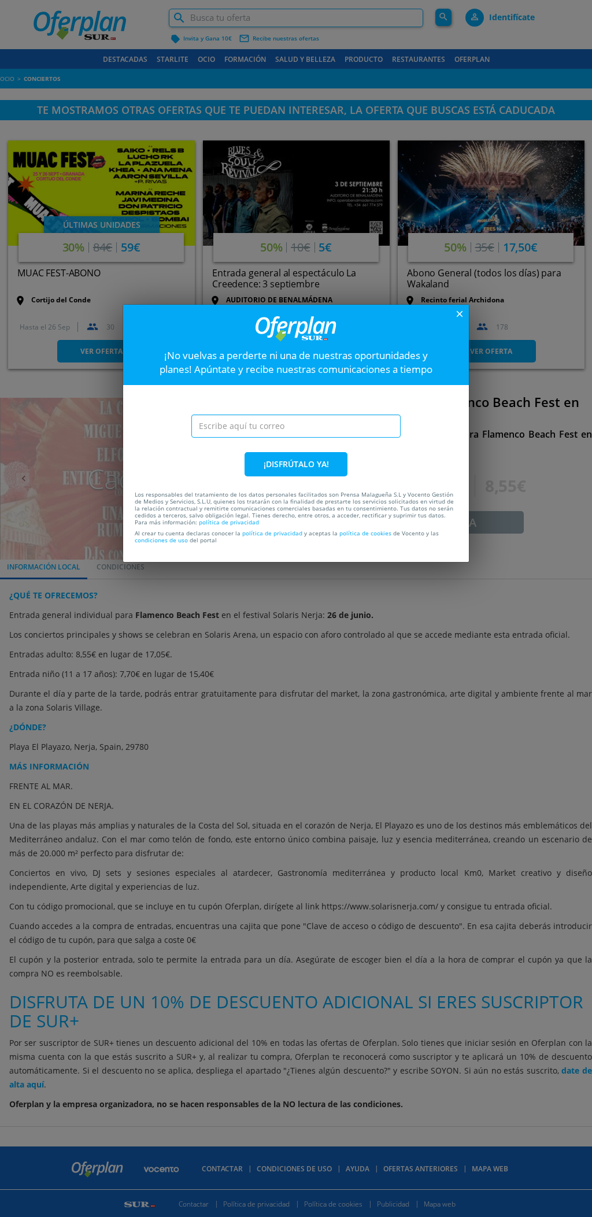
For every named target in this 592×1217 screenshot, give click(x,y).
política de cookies (365, 533)
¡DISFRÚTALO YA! (296, 463)
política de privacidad (229, 522)
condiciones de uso (161, 540)
